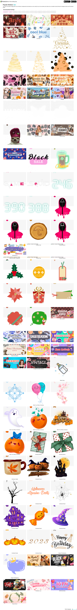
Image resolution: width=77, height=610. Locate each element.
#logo (20, 11)
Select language (68, 609)
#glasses (40, 11)
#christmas (53, 11)
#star (36, 11)
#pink (44, 11)
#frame (28, 11)
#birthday (15, 11)
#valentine (6, 11)
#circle (32, 11)
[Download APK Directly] (67, 2)
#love (11, 11)
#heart (24, 11)
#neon (48, 11)
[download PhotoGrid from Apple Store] (74, 2)
